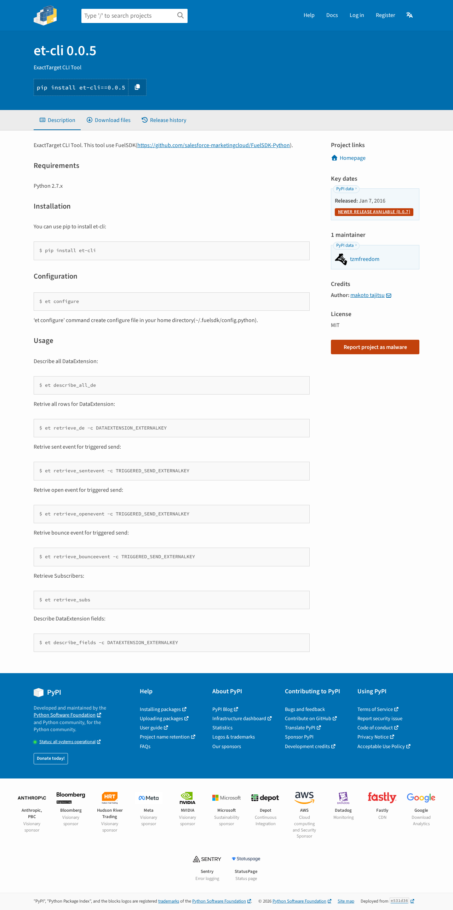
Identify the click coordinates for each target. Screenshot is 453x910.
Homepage (353, 158)
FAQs (145, 746)
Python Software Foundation (65, 715)
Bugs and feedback (305, 709)
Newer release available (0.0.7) (374, 212)
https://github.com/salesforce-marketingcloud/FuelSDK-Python (213, 145)
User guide (151, 727)
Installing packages (160, 709)
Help (309, 15)
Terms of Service (375, 709)
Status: (67, 742)
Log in (357, 15)
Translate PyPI (300, 727)
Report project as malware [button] (375, 347)
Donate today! (51, 758)
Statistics (222, 727)
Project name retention (165, 737)
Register (385, 15)
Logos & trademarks (233, 737)
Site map (346, 901)
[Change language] (410, 15)
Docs (332, 15)
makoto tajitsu (367, 295)
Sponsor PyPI (299, 737)
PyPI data (345, 189)
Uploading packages (161, 718)
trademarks (168, 901)
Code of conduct (375, 727)
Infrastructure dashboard (239, 718)
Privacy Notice (373, 737)
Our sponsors (226, 746)
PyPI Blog (222, 709)
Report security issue (379, 718)
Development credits (307, 746)
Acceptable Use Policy (381, 746)
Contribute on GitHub (308, 718)
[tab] (57, 120)
